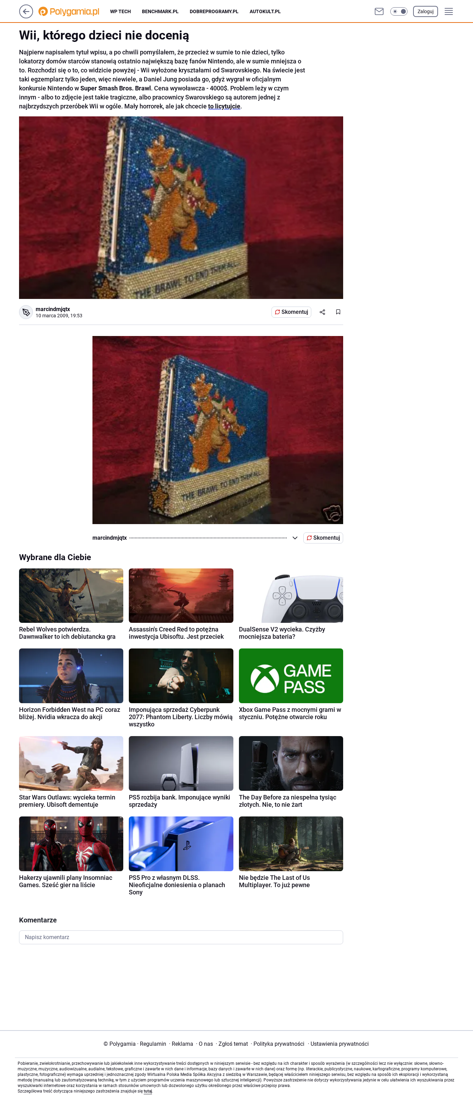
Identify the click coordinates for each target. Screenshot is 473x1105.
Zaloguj (426, 11)
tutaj (148, 1091)
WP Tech (120, 11)
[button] (399, 11)
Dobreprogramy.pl (214, 11)
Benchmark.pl (160, 11)
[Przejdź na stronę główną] (26, 16)
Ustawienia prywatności (338, 1044)
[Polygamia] (74, 11)
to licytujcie (224, 106)
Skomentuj (295, 312)
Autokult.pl (265, 11)
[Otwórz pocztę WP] (379, 11)
